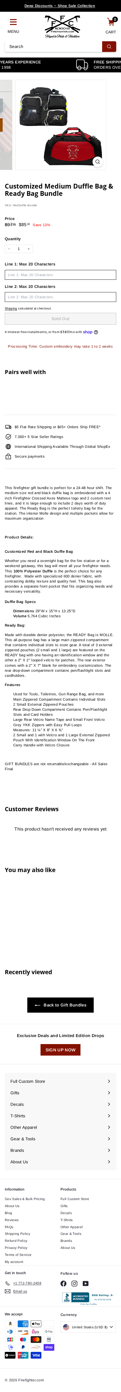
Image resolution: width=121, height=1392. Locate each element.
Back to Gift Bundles (64, 1005)
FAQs (9, 1227)
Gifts (64, 1206)
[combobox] (60, 46)
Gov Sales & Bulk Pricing (25, 1199)
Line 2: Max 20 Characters (30, 286)
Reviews (12, 1220)
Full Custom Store (74, 1199)
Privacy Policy (16, 1248)
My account (14, 1262)
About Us (12, 1206)
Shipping (11, 308)
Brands (66, 1241)
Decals (66, 1213)
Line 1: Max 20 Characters (30, 264)
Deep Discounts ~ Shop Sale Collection (59, 6)
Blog (8, 1213)
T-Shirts (66, 1220)
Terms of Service (18, 1255)
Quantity (13, 239)
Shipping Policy (17, 1234)
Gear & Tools (70, 1234)
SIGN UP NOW (61, 1049)
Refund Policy (16, 1241)
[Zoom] (97, 162)
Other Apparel (71, 1227)
